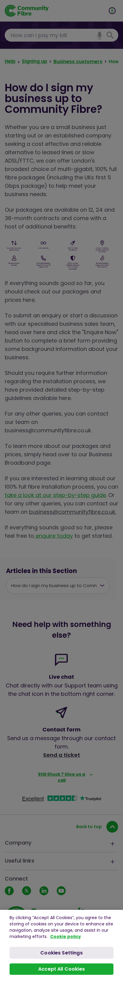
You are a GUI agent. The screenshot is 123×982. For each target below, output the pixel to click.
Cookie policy (65, 936)
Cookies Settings (61, 952)
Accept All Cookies (61, 969)
